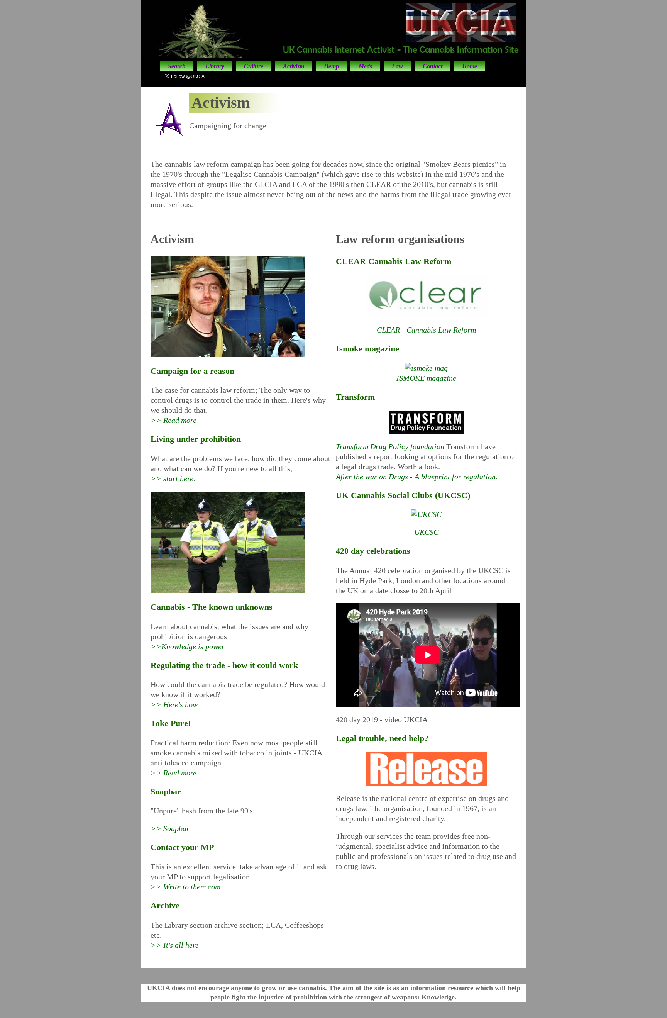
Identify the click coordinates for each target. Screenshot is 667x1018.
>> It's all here (175, 945)
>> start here (172, 478)
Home (469, 66)
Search (177, 66)
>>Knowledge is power (188, 646)
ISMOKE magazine (426, 378)
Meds (365, 66)
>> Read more (173, 420)
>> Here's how (174, 704)
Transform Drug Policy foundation (391, 446)
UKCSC (426, 532)
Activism (293, 66)
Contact (432, 66)
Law (397, 66)
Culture (253, 66)
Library (214, 66)
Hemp (331, 66)
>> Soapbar (170, 828)
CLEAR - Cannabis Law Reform (426, 330)
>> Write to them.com (185, 886)
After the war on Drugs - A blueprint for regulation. (417, 476)
